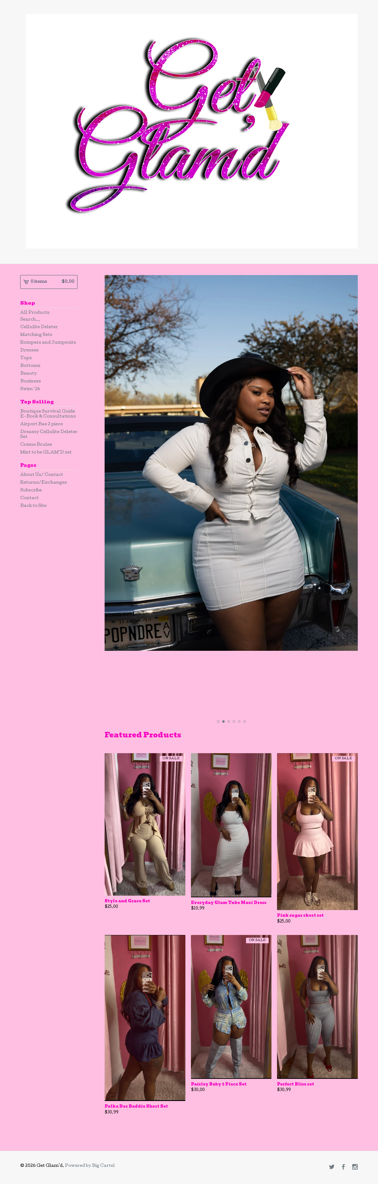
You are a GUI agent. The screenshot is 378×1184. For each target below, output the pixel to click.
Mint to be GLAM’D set (46, 452)
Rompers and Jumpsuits (48, 343)
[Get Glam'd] (192, 131)
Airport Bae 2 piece (41, 424)
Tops (26, 358)
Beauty (28, 374)
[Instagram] (355, 1167)
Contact (29, 498)
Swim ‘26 (30, 389)
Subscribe (31, 490)
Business (30, 381)
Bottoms (30, 366)
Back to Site (33, 506)
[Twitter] (332, 1167)
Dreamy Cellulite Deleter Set (48, 434)
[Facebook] (343, 1167)
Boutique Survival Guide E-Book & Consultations (48, 414)
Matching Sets (36, 335)
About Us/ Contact (41, 475)
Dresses (29, 350)
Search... (30, 320)
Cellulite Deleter (39, 327)
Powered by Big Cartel (90, 1166)
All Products (35, 313)
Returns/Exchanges (43, 483)
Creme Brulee (36, 445)
